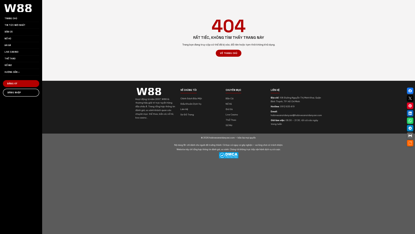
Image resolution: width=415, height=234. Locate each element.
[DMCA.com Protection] (228, 155)
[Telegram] (410, 128)
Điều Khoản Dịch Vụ (190, 103)
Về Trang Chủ (228, 53)
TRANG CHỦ (11, 18)
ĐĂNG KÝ (12, 83)
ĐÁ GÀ (8, 45)
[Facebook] (410, 91)
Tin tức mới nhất (15, 25)
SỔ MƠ (8, 65)
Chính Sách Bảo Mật (191, 98)
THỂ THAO (10, 58)
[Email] (410, 135)
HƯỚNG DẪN (11, 72)
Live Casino (232, 114)
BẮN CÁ (9, 31)
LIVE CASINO (11, 52)
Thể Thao (231, 119)
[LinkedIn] (410, 113)
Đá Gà (229, 109)
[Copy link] (410, 143)
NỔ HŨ (8, 38)
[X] (410, 98)
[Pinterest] (410, 106)
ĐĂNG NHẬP (14, 92)
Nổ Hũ (229, 103)
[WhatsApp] (410, 120)
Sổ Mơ (229, 125)
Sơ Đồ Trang (187, 114)
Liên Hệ (184, 109)
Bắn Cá (229, 98)
